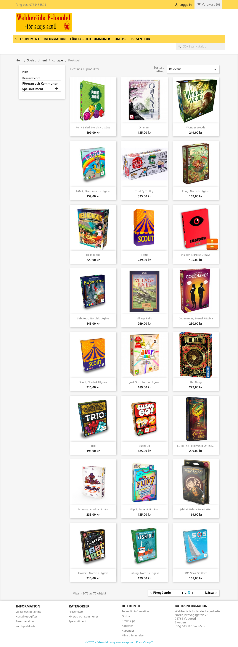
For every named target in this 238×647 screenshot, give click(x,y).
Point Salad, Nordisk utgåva (93, 127)
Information (55, 39)
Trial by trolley (144, 191)
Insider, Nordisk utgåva (195, 254)
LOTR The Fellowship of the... (195, 445)
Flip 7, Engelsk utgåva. (144, 509)
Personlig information (135, 611)
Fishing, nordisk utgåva (144, 573)
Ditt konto (131, 606)
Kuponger (128, 630)
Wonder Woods (195, 127)
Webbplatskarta (26, 626)
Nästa (211, 593)
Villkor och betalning (28, 611)
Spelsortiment (27, 39)
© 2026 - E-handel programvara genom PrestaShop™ (119, 642)
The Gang (196, 382)
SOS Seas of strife (195, 573)
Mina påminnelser (133, 635)
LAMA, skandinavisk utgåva (93, 191)
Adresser (127, 626)
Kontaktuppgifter (26, 616)
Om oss (120, 39)
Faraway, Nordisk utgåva (93, 509)
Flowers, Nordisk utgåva (93, 573)
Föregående (160, 593)
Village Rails (144, 318)
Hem (25, 71)
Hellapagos (93, 254)
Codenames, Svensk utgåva (196, 318)
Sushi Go (144, 445)
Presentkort (141, 39)
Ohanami (144, 127)
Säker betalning (26, 621)
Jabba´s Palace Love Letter (196, 509)
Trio (93, 445)
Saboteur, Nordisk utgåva (93, 318)
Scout (144, 254)
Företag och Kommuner (90, 39)
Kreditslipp (129, 621)
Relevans (193, 69)
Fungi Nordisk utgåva (195, 191)
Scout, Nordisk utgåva (93, 382)
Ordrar (126, 616)
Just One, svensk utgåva (144, 382)
